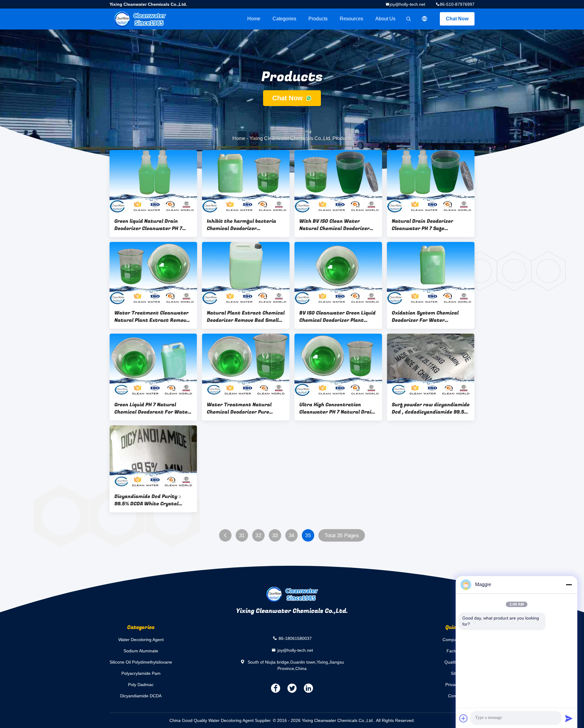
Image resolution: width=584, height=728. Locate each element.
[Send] (569, 718)
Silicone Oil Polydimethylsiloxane (140, 662)
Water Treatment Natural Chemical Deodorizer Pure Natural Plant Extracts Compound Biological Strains (241, 408)
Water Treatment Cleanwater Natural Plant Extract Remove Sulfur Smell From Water (151, 316)
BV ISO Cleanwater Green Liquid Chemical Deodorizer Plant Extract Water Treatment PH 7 (337, 316)
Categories (284, 18)
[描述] (424, 19)
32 (258, 535)
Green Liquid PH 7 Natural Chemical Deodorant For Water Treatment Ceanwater (152, 408)
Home (253, 18)
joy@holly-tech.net (407, 4)
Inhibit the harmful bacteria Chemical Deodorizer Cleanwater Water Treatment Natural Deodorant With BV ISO (245, 225)
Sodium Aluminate (140, 650)
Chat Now (457, 18)
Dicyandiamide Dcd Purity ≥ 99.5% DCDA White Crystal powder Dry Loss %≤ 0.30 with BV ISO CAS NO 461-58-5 (150, 500)
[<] (225, 535)
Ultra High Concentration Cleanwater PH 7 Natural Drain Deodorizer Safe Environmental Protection (337, 408)
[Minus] (568, 584)
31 (242, 535)
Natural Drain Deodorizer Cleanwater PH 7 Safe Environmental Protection (424, 225)
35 (308, 535)
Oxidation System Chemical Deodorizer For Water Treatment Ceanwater (425, 316)
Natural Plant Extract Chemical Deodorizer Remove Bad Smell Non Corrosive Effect (246, 316)
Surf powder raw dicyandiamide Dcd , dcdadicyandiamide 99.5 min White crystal (431, 408)
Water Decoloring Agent (141, 639)
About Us (385, 18)
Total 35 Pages (342, 535)
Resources (351, 18)
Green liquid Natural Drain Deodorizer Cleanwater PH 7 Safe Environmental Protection (152, 225)
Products (318, 18)
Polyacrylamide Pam (141, 673)
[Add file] (463, 718)
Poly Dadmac (141, 684)
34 (291, 535)
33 (275, 535)
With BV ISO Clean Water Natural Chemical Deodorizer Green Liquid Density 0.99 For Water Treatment (335, 225)
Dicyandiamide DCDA (141, 695)
